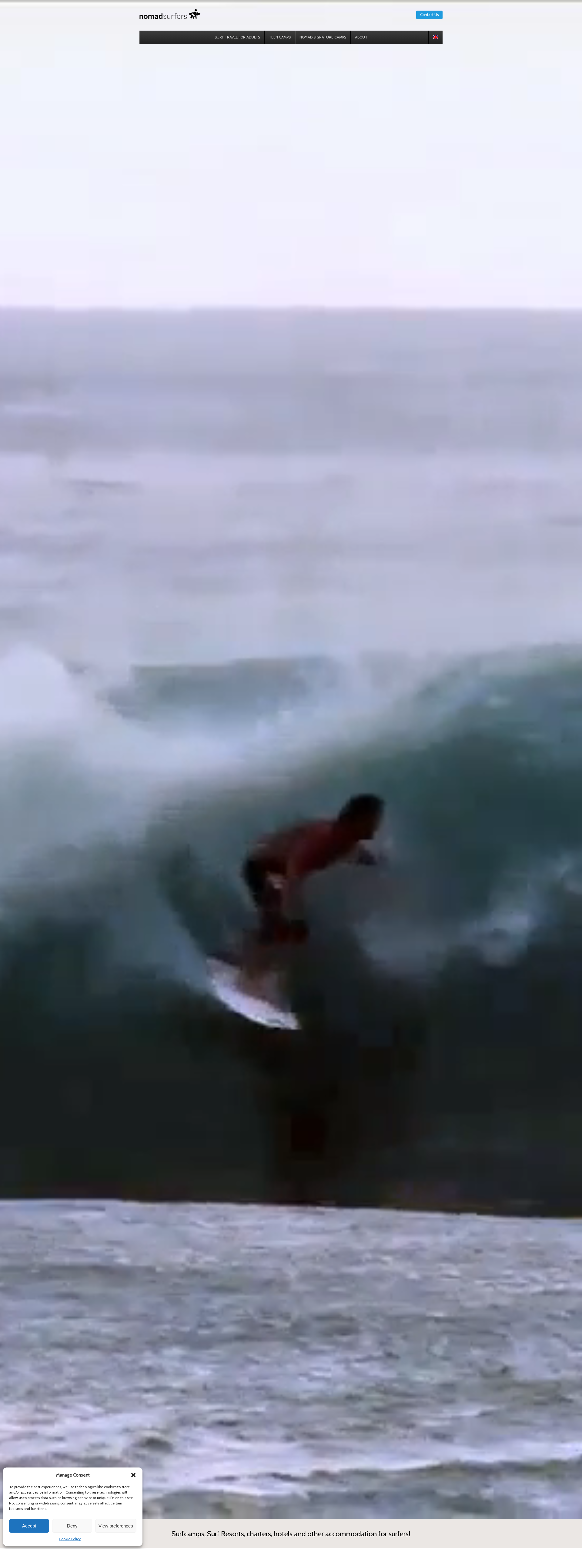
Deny (72, 1525)
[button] (133, 1475)
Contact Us (429, 14)
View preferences (116, 1525)
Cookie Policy (70, 1539)
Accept (29, 1525)
